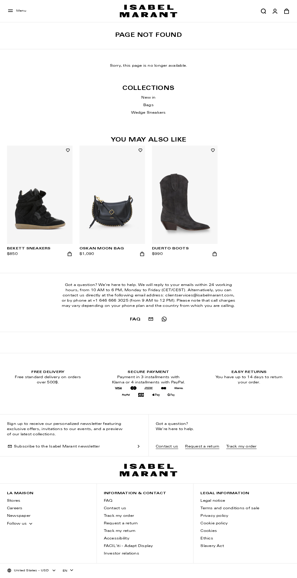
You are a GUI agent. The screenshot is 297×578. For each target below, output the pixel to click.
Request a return (202, 446)
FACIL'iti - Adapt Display (128, 546)
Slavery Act (212, 546)
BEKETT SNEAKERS (29, 248)
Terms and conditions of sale (229, 508)
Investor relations (121, 553)
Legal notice (212, 501)
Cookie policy (214, 523)
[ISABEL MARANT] (148, 11)
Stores (13, 501)
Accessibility (116, 538)
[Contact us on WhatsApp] (164, 319)
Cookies (208, 531)
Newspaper (18, 516)
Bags (148, 105)
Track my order (241, 446)
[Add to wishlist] (68, 150)
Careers (15, 508)
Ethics (206, 538)
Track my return (120, 531)
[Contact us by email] (150, 319)
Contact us (167, 446)
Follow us (17, 524)
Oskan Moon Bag (101, 248)
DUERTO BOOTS (170, 248)
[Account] (274, 11)
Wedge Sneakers (148, 113)
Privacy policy (214, 516)
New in (148, 97)
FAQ (108, 501)
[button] (263, 11)
